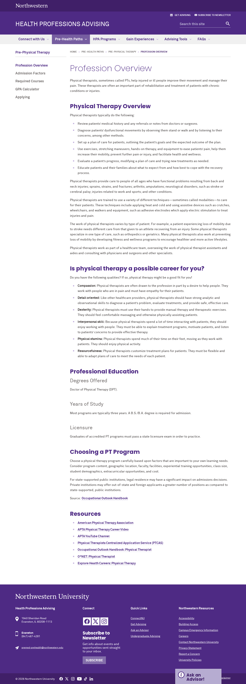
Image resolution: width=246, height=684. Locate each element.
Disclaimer (225, 678)
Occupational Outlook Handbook (105, 498)
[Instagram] (73, 678)
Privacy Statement (190, 648)
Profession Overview (31, 65)
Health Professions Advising (62, 24)
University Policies (190, 660)
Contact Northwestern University (199, 642)
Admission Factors (30, 73)
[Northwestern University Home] (31, 5)
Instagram (104, 621)
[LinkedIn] (91, 678)
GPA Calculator (27, 89)
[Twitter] (67, 678)
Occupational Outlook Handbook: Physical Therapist (114, 549)
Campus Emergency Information (198, 630)
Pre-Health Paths (69, 39)
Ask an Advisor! (195, 677)
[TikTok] (85, 678)
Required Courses (29, 81)
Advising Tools (176, 39)
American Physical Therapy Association (105, 522)
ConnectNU (138, 618)
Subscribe (94, 660)
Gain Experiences (140, 39)
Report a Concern (189, 654)
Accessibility (186, 618)
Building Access (188, 624)
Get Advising (182, 15)
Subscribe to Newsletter (214, 15)
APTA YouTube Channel (94, 536)
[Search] (227, 24)
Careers (183, 636)
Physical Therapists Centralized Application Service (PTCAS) (120, 543)
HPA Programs (105, 39)
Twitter (96, 621)
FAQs (202, 39)
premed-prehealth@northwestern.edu (42, 648)
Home (73, 52)
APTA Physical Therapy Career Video (103, 529)
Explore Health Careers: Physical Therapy (107, 563)
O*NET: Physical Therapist (96, 556)
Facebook (87, 621)
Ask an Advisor (140, 630)
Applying (22, 97)
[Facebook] (61, 678)
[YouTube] (79, 678)
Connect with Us (31, 39)
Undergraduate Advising (145, 636)
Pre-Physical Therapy (32, 52)
